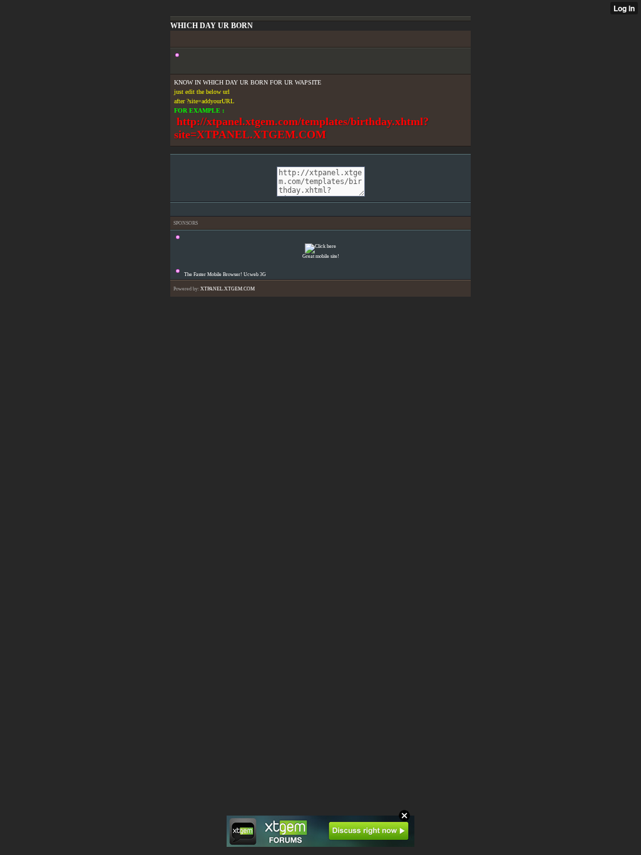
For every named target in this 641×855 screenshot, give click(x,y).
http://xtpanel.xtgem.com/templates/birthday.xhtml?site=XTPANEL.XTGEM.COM (301, 128)
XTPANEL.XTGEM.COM (227, 289)
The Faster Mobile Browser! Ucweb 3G (225, 274)
